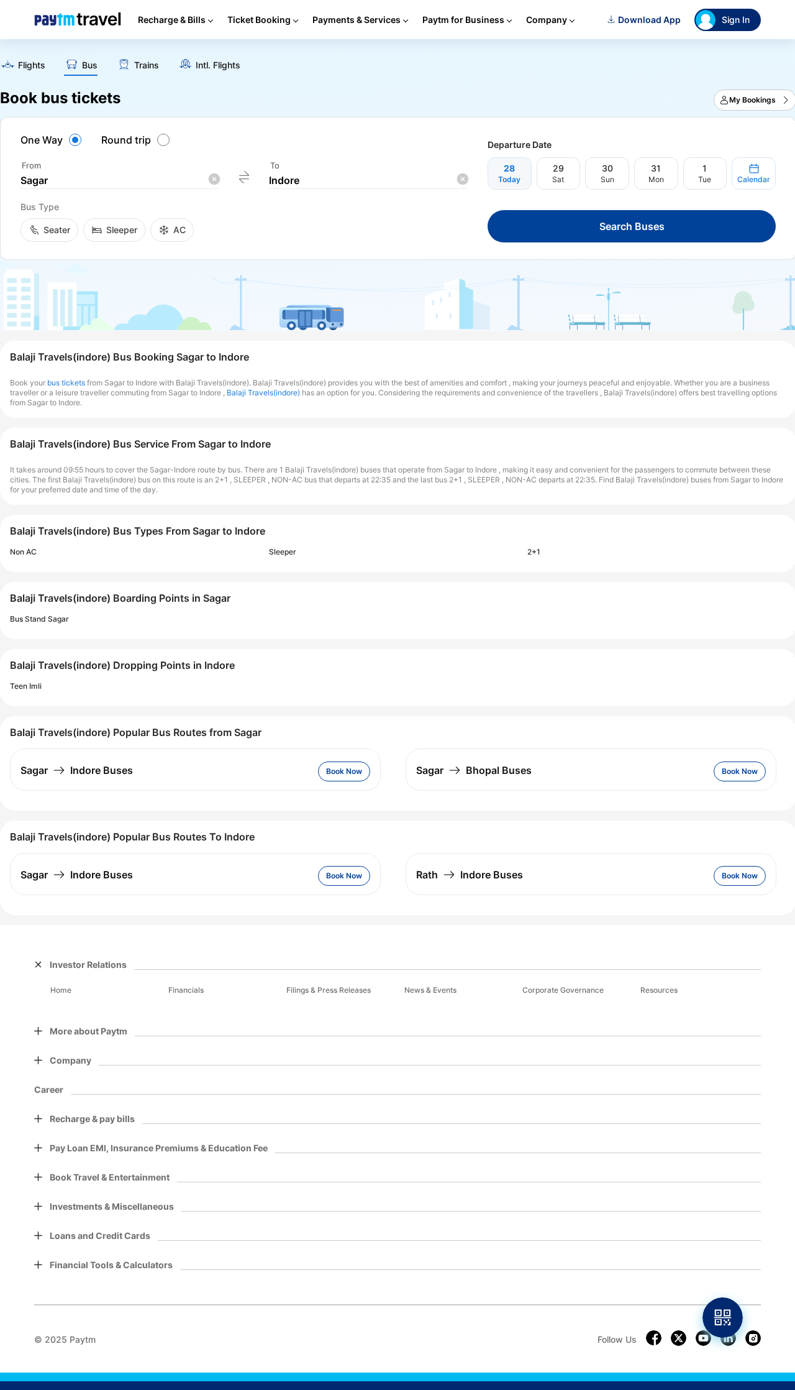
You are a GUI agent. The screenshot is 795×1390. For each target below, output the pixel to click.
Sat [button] (558, 179)
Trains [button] (146, 65)
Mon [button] (656, 179)
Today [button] (509, 179)
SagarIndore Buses (76, 770)
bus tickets (66, 382)
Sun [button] (607, 179)
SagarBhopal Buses (474, 770)
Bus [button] (90, 65)
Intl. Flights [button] (218, 65)
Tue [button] (704, 179)
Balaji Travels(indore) (263, 392)
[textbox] (119, 180)
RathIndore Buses (469, 874)
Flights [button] (31, 65)
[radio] (52, 139)
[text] (22, 66)
